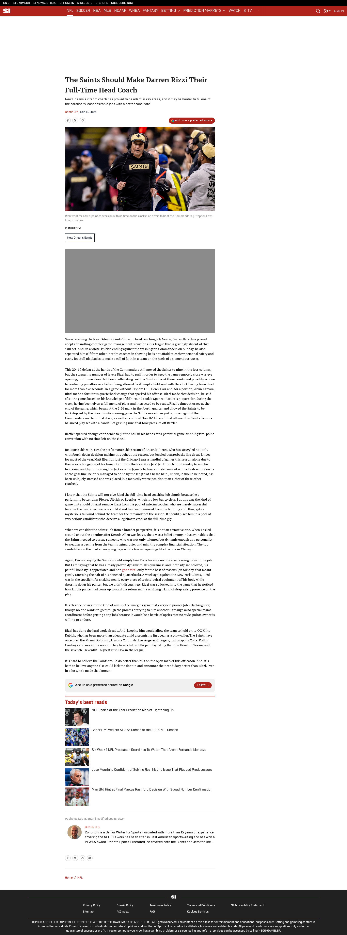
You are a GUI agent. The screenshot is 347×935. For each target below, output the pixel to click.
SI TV (247, 11)
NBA (97, 11)
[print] (90, 858)
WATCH (234, 11)
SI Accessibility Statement (247, 905)
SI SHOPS (102, 3)
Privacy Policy (91, 905)
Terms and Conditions (201, 905)
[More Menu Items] (257, 11)
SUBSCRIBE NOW (122, 3)
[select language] (327, 11)
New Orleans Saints (79, 237)
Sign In (339, 11)
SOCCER (83, 11)
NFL (70, 11)
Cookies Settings (198, 911)
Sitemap (88, 911)
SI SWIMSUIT (21, 3)
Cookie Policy (125, 905)
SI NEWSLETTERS (45, 3)
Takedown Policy (160, 905)
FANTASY (150, 11)
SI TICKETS (67, 3)
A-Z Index (123, 911)
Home (69, 877)
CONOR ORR (92, 827)
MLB (107, 11)
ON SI (6, 3)
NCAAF (120, 11)
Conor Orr (71, 112)
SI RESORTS (85, 3)
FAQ (152, 911)
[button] (170, 11)
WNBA (134, 11)
